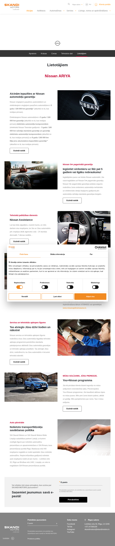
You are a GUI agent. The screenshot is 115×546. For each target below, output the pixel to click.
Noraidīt (25, 296)
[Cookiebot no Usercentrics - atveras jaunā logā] (96, 247)
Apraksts (32, 53)
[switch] (45, 287)
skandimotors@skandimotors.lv (97, 529)
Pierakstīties (73, 500)
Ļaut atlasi (57, 296)
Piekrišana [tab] (24, 254)
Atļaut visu (90, 296)
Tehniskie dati (67, 53)
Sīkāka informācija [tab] (57, 254)
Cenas (54, 53)
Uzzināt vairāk (19, 151)
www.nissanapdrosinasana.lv (74, 308)
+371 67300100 (91, 527)
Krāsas (44, 53)
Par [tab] (91, 254)
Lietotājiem (81, 53)
